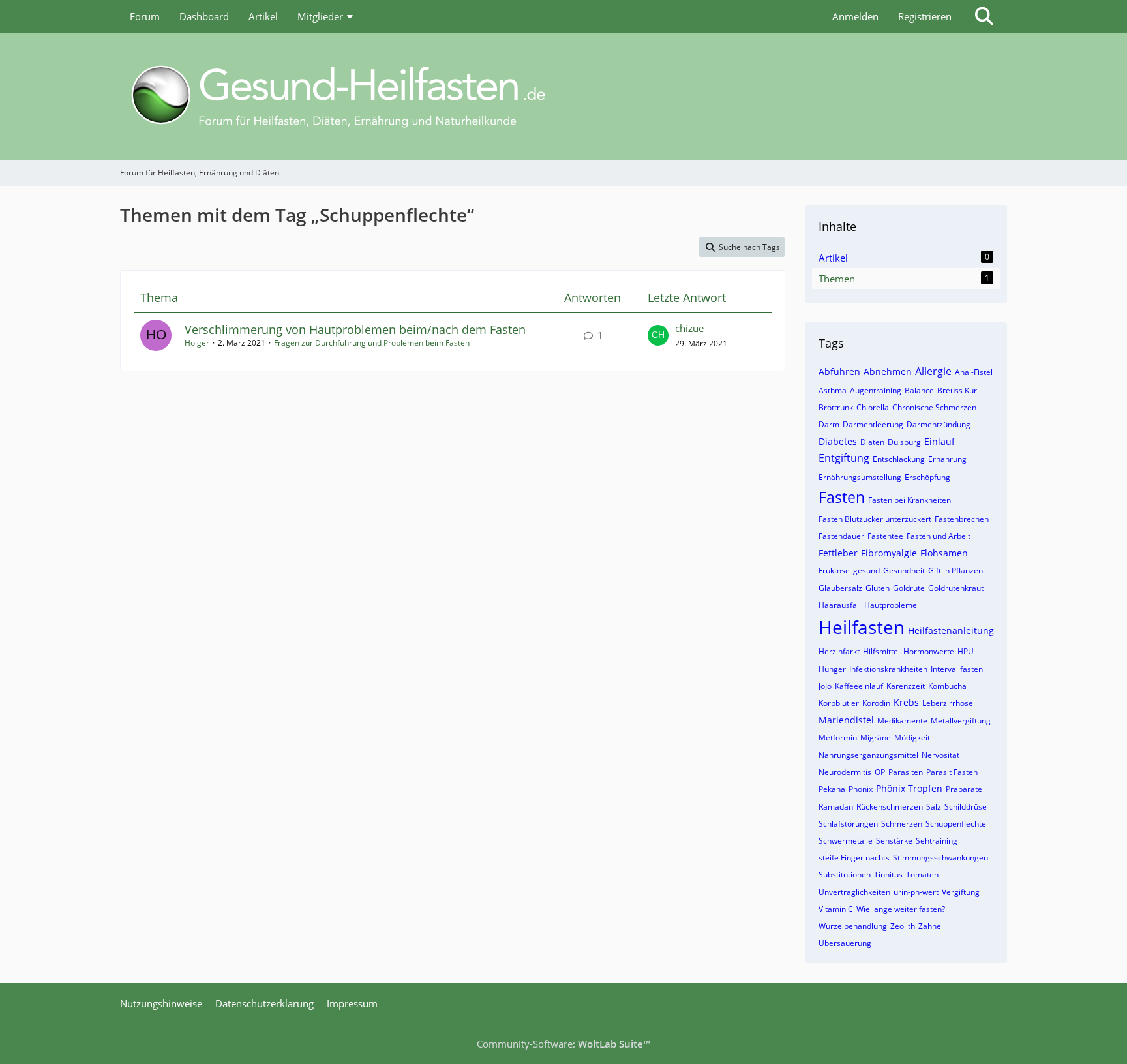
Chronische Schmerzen (934, 407)
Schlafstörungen (848, 823)
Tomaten (922, 874)
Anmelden (855, 16)
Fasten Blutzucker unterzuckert (875, 518)
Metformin (838, 737)
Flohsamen (944, 553)
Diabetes (838, 441)
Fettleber (838, 553)
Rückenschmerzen (889, 806)
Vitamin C (836, 909)
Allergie (933, 371)
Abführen (839, 371)
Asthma (833, 390)
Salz (933, 806)
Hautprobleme (890, 605)
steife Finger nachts (854, 857)
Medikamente (902, 720)
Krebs (906, 702)
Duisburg (904, 442)
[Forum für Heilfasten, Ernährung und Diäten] (563, 96)
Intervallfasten (957, 669)
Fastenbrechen (962, 518)
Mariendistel (846, 720)
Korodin (876, 702)
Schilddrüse (965, 806)
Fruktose (834, 570)
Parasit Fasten (952, 772)
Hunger (832, 669)
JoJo (825, 686)
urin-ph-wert (916, 892)
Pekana (832, 789)
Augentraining (875, 390)
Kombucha (947, 686)
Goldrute (909, 588)
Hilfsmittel (881, 651)
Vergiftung (961, 892)
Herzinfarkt (839, 651)
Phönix (861, 789)
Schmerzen (901, 823)
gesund (866, 570)
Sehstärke (894, 840)
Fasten (842, 497)
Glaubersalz (840, 588)
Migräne (875, 737)
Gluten (877, 588)
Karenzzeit (905, 686)
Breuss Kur (957, 390)
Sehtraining (936, 840)
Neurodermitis (845, 772)
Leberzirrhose (947, 702)
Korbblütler (839, 702)
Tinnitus (888, 874)
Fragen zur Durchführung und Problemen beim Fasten (372, 342)
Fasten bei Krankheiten (909, 500)
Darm (829, 424)
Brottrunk (836, 407)
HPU (965, 651)
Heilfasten (862, 627)
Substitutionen (845, 874)
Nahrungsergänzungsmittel (868, 755)
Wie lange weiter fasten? (900, 909)
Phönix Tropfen (909, 788)
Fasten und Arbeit (938, 535)
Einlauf (939, 441)
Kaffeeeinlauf (859, 686)
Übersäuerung (845, 943)
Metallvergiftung (961, 720)
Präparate (964, 789)
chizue (689, 328)
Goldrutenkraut (956, 588)
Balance (919, 390)
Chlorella (872, 407)
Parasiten (905, 772)
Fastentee (885, 535)
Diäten (872, 442)
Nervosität (940, 755)
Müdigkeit (912, 737)
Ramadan (836, 806)
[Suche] (984, 16)
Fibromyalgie (889, 553)
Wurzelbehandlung (853, 926)
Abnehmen (888, 371)
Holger (197, 342)
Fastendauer (841, 535)
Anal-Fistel (974, 372)
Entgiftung (844, 458)
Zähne (929, 926)
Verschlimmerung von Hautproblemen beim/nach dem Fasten (355, 329)
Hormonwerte (928, 651)
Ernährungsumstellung (860, 477)
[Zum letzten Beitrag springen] (658, 335)
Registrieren (925, 16)
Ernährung (947, 458)
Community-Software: (563, 1043)
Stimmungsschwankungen (940, 857)
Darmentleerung (873, 424)
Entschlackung (899, 458)
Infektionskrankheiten (888, 669)
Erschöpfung (927, 477)
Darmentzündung (938, 424)
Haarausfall (840, 605)
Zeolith (902, 926)
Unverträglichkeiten (854, 892)
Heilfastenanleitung (951, 630)
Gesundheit (904, 570)
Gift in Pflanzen (955, 570)
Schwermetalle (846, 840)
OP (880, 772)
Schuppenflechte (955, 823)
